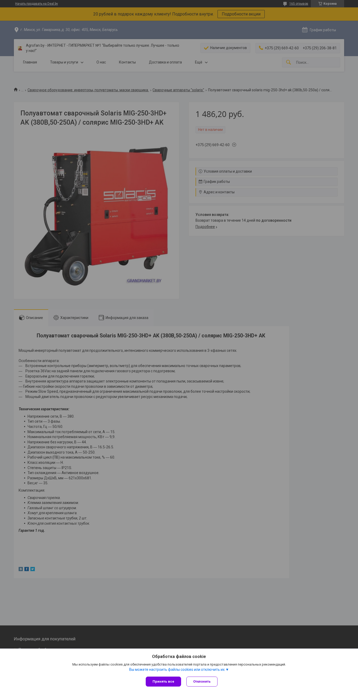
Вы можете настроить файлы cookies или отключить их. (177, 669)
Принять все (163, 681)
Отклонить (202, 681)
